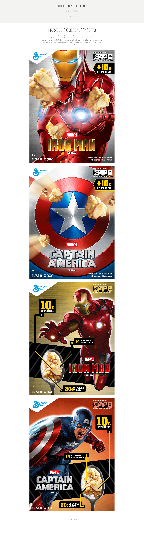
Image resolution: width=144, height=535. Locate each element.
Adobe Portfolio (74, 529)
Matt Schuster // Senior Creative (72, 6)
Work (67, 11)
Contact (75, 11)
